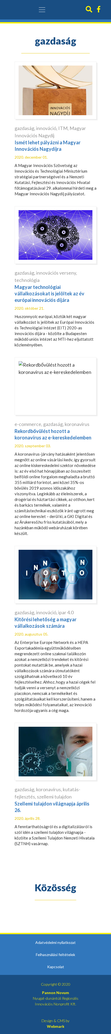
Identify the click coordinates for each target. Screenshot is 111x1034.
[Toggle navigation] (42, 9)
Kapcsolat (55, 966)
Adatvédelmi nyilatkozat (55, 942)
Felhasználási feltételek (55, 954)
